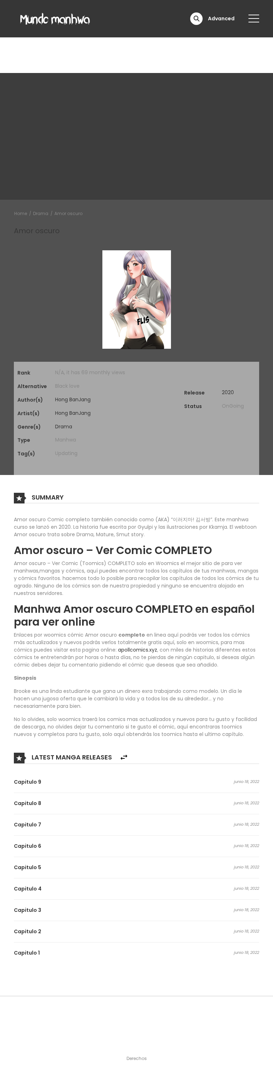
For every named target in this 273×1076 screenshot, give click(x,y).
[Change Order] (123, 757)
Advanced (221, 18)
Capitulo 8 (27, 803)
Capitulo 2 (27, 931)
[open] (253, 18)
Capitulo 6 (27, 846)
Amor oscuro (68, 213)
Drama (40, 213)
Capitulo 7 (27, 824)
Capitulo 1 (27, 952)
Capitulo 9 (27, 781)
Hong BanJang (73, 399)
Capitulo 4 (28, 888)
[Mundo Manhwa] (55, 18)
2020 (228, 392)
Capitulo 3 (27, 910)
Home (20, 213)
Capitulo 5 (27, 867)
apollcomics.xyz (137, 649)
